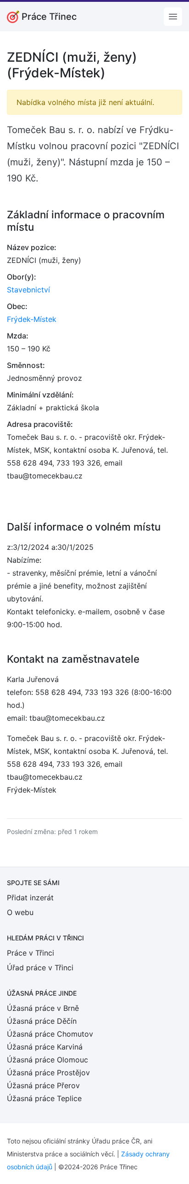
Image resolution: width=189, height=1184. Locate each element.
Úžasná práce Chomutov (50, 1033)
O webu (20, 912)
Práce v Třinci (30, 952)
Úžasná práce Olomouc (47, 1059)
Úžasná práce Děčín (42, 1021)
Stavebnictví (28, 289)
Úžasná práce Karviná (45, 1046)
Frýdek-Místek (31, 319)
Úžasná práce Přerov (43, 1085)
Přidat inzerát (30, 897)
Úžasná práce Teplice (44, 1098)
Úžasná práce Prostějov (48, 1072)
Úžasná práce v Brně (43, 1008)
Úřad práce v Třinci (40, 967)
